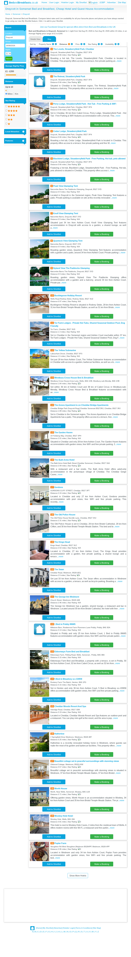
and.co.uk (23, 2)
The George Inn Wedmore (66, 597)
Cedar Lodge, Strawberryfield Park (70, 131)
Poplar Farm (60, 843)
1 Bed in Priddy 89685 (64, 624)
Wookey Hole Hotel (63, 816)
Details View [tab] (35, 39)
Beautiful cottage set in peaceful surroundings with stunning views (86, 761)
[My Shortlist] (47, 928)
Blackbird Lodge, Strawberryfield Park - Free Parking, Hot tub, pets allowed (89, 159)
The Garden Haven (63, 432)
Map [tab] (49, 39)
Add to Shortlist (54, 70)
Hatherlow (59, 734)
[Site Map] (97, 928)
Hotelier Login (67, 2)
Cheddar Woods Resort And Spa (70, 706)
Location (8, 33)
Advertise (111, 2)
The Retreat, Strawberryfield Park (69, 76)
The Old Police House (64, 515)
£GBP (102, 2)
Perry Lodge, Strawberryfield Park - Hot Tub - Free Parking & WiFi (84, 104)
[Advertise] (57, 928)
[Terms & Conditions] (83, 928)
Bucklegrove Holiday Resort (68, 295)
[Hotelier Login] (69, 928)
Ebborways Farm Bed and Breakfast (71, 651)
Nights (7, 50)
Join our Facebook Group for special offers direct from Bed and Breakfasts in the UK (78, 27)
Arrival (7, 41)
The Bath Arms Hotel (64, 460)
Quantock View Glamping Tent (67, 241)
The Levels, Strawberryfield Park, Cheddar (73, 49)
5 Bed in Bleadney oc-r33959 (68, 679)
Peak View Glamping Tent (65, 186)
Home (44, 2)
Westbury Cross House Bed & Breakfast (73, 378)
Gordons (58, 487)
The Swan (59, 569)
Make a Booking (101, 70)
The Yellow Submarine (65, 350)
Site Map (122, 2)
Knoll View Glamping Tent (65, 213)
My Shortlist (81, 2)
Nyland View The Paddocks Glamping (71, 268)
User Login (54, 2)
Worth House (60, 788)
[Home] (39, 928)
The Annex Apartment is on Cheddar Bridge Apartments (81, 405)
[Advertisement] (65, 905)
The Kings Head (62, 542)
